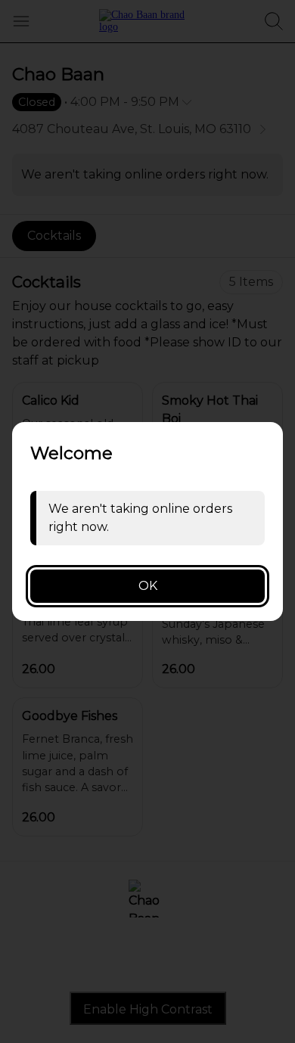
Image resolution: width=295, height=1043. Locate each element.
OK (147, 586)
